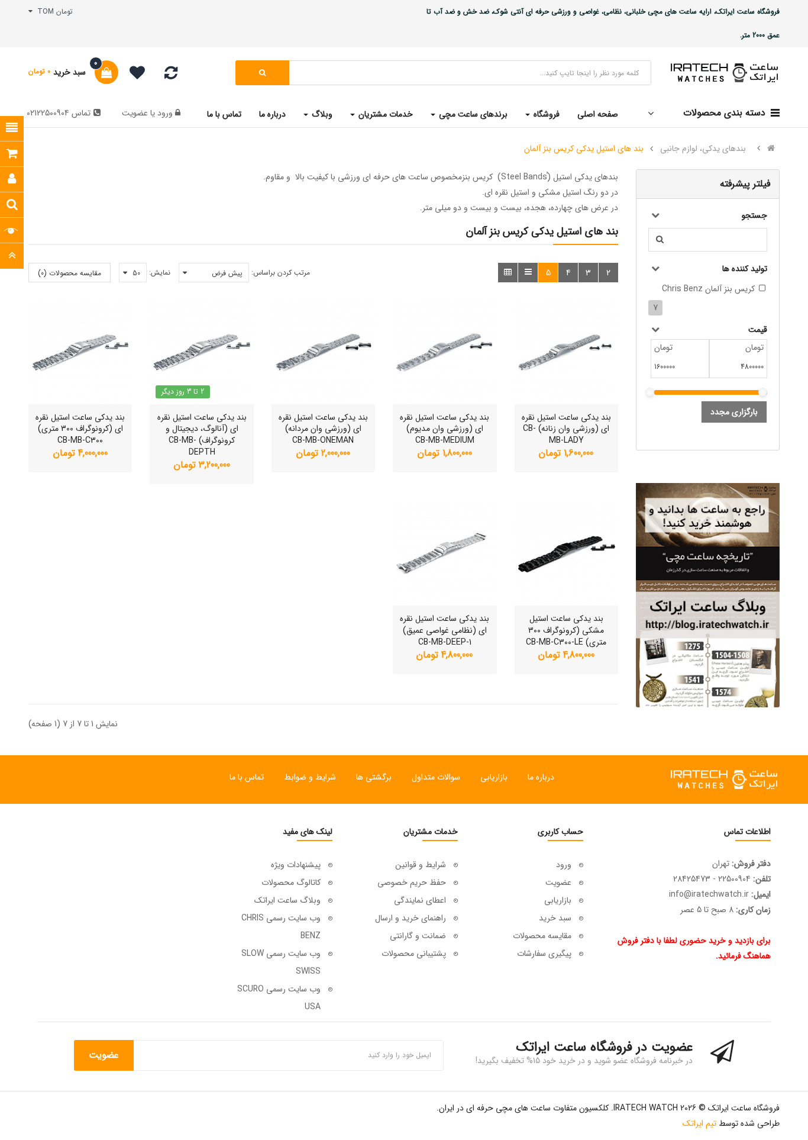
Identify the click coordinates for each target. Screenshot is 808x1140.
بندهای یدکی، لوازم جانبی (703, 148)
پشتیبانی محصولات (414, 953)
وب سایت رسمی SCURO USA (279, 998)
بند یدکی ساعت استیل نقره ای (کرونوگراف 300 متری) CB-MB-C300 (80, 429)
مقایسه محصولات (542, 935)
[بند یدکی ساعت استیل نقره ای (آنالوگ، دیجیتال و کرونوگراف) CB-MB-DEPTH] (201, 352)
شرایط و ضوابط (310, 777)
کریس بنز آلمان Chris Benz (708, 288)
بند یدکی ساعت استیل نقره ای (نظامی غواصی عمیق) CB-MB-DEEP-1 (444, 630)
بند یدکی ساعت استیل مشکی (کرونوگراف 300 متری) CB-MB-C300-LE (566, 630)
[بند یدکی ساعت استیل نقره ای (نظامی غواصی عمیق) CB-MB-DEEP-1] (444, 554)
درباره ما (541, 777)
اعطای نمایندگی (420, 900)
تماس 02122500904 (59, 113)
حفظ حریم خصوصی (411, 882)
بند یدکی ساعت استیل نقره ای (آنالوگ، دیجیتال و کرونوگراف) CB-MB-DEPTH (202, 435)
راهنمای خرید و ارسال (410, 918)
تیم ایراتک (699, 1123)
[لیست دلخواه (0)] (133, 74)
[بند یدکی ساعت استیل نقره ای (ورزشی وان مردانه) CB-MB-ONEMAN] (323, 352)
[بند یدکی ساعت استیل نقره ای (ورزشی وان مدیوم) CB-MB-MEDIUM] (444, 352)
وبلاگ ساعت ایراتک (287, 900)
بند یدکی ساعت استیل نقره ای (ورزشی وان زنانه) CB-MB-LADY (566, 429)
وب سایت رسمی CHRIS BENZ (281, 927)
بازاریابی (494, 777)
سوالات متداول (436, 777)
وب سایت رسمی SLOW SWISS (281, 962)
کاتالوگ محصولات (291, 882)
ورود (164, 113)
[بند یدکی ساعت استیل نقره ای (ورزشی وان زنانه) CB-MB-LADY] (566, 352)
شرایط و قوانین (420, 864)
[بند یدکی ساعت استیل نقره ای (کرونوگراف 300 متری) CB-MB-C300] (80, 352)
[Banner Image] (708, 595)
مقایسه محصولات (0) (69, 273)
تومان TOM (53, 11)
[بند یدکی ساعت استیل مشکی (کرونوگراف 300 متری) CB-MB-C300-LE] (566, 554)
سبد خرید (555, 918)
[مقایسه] (170, 75)
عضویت (135, 113)
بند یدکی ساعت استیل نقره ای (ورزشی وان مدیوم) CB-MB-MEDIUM (444, 429)
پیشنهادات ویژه (296, 864)
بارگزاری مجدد (734, 411)
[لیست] (528, 272)
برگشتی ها (374, 777)
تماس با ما (247, 777)
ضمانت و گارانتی (418, 935)
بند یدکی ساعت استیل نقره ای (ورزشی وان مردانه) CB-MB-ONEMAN (323, 429)
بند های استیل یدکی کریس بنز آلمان (584, 148)
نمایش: (159, 272)
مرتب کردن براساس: (280, 272)
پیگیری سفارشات (544, 953)
